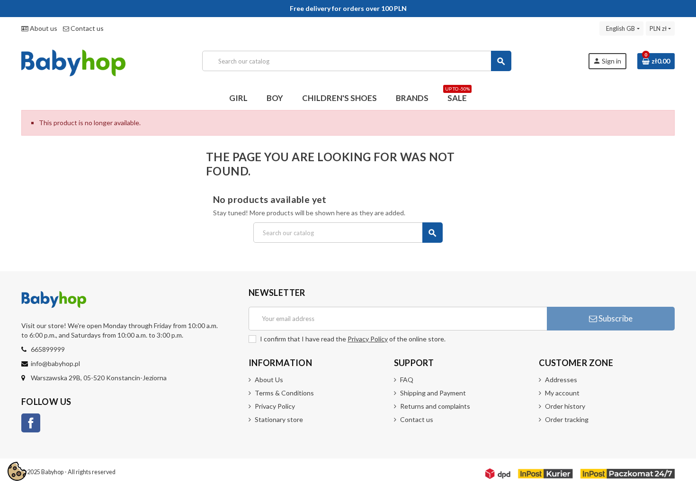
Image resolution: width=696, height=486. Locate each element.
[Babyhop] (73, 60)
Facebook (30, 422)
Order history (565, 406)
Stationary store (279, 419)
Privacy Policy (368, 339)
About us (42, 28)
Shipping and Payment (433, 393)
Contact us (86, 28)
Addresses (561, 380)
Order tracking (567, 419)
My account (562, 393)
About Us (269, 380)
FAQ (406, 380)
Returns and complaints (435, 406)
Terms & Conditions (284, 393)
